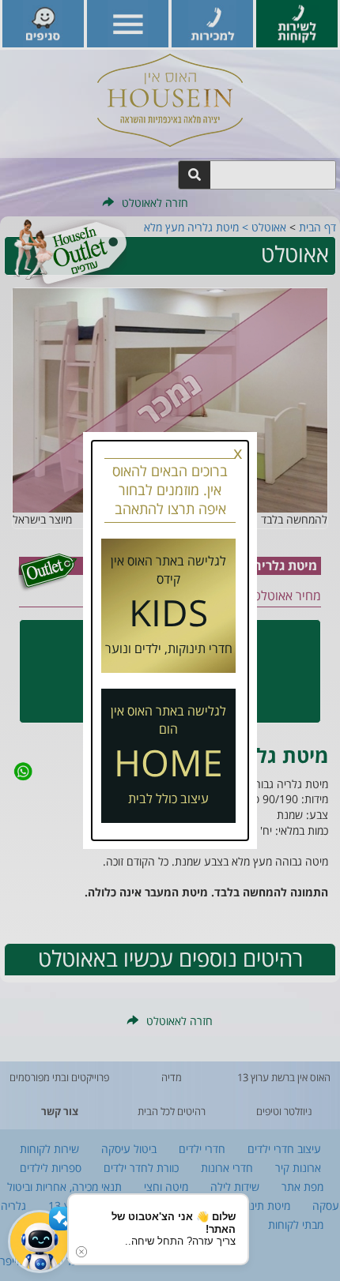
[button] (39, 1241)
